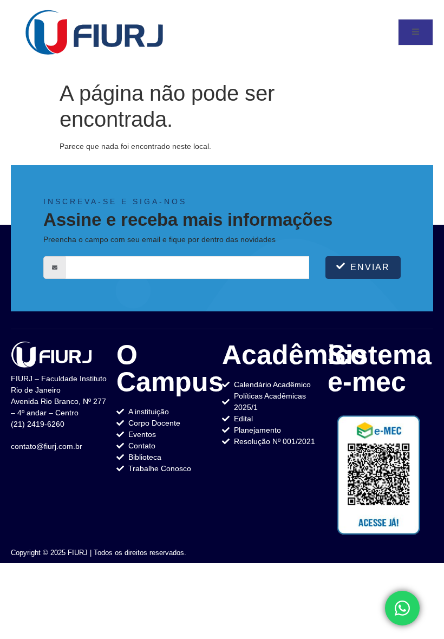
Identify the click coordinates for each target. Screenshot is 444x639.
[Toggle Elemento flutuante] (402, 608)
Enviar (370, 267)
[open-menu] (415, 32)
